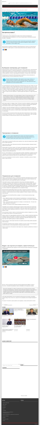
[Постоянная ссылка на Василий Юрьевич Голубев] (8, 314)
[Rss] (34, 424)
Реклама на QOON (24, 395)
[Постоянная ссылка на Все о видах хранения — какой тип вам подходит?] (20, 324)
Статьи (4, 420)
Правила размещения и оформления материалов (11, 414)
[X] (6, 49)
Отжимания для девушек (8, 304)
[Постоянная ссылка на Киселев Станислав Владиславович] (8, 324)
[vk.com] (37, 424)
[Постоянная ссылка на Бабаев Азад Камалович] (32, 314)
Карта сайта (5, 404)
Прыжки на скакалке (32, 304)
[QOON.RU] (4, 1)
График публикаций (6, 402)
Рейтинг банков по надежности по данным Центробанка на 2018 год (7, 330)
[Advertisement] (20, 58)
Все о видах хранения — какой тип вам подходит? (19, 326)
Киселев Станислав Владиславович (5, 326)
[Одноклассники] (4, 49)
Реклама (4, 417)
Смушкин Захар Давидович (31, 319)
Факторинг (16, 329)
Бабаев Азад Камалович (30, 315)
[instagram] (36, 424)
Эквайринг (28, 329)
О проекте (4, 410)
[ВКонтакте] (3, 49)
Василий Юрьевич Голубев (7, 315)
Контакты (4, 405)
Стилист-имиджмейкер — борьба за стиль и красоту (19, 309)
